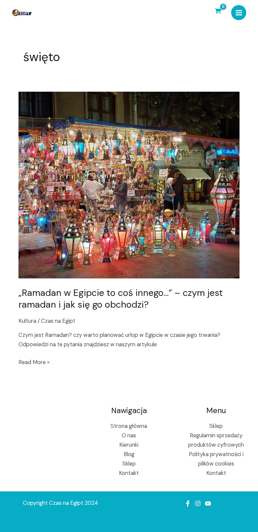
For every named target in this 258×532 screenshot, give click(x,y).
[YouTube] (208, 503)
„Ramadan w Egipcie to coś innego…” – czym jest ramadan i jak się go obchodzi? (120, 299)
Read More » (33, 362)
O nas (129, 435)
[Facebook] (188, 503)
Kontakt (129, 473)
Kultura (27, 320)
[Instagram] (198, 503)
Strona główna (129, 426)
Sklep (129, 463)
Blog (129, 454)
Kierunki (128, 444)
